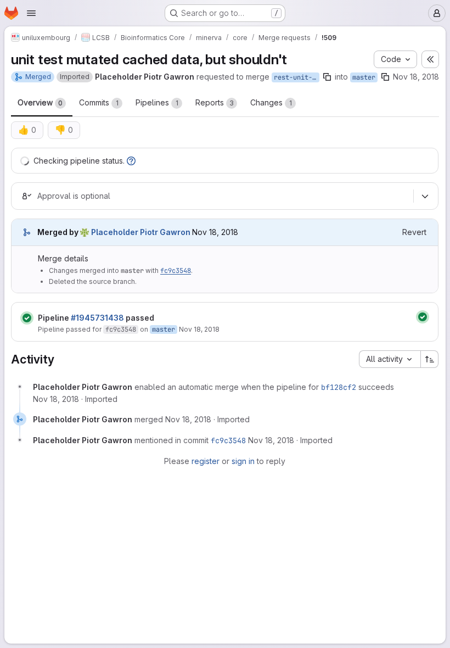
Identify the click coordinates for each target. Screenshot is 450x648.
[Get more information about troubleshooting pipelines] (131, 160)
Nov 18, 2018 (416, 76)
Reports (214, 102)
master (363, 77)
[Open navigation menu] (31, 13)
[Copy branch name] (327, 76)
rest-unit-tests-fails (296, 77)
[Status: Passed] (26, 318)
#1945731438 (97, 317)
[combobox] (389, 359)
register (206, 461)
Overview (40, 102)
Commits (99, 102)
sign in (243, 461)
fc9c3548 (175, 270)
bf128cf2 (338, 387)
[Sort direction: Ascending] (429, 359)
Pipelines (157, 102)
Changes (271, 102)
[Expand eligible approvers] (424, 196)
